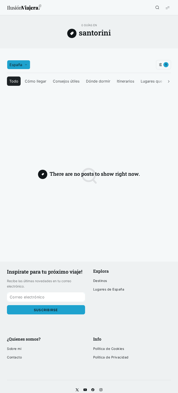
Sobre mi (14, 349)
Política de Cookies (108, 349)
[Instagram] (100, 390)
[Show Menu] (167, 7)
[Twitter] (77, 390)
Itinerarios (125, 81)
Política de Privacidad (111, 357)
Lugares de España (108, 289)
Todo (13, 81)
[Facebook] (93, 390)
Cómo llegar (35, 81)
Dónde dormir (98, 81)
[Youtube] (85, 390)
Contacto (14, 357)
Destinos (100, 281)
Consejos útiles (66, 81)
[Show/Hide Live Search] (157, 7)
